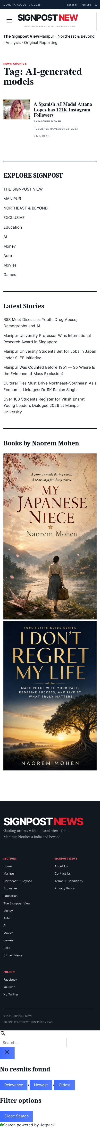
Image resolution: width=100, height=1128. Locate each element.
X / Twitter (10, 994)
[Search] (50, 1038)
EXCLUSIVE (14, 217)
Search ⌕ (87, 21)
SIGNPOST (50, 17)
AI (5, 236)
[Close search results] (7, 1053)
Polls (6, 948)
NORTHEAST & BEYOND (25, 208)
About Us (61, 866)
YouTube (86, 4)
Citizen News (12, 955)
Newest (41, 1084)
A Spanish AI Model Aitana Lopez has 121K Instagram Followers (63, 109)
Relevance (13, 1084)
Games (9, 274)
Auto (7, 255)
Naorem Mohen (49, 121)
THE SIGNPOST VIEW (23, 189)
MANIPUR (12, 198)
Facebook (71, 4)
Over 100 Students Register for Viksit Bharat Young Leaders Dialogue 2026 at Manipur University (44, 405)
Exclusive (10, 888)
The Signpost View (16, 903)
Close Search (16, 1115)
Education (12, 227)
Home (7, 866)
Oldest (65, 1084)
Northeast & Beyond (17, 881)
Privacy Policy (65, 888)
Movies (10, 265)
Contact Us (63, 873)
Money (9, 246)
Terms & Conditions (69, 881)
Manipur (9, 873)
